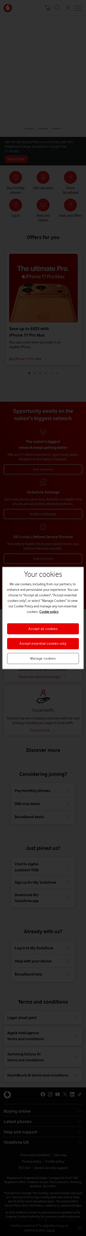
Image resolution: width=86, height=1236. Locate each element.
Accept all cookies (42, 629)
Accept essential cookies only (43, 643)
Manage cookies (42, 658)
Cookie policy (48, 612)
